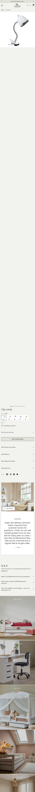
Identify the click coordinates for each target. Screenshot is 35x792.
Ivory (9, 417)
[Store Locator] (27, 5)
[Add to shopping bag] (17, 439)
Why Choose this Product (8, 447)
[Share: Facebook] (7, 474)
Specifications (5, 454)
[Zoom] (17, 29)
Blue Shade (20, 417)
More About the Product (8, 461)
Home (2, 10)
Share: (3, 474)
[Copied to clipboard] (17, 474)
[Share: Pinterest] (10, 474)
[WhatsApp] (14, 474)
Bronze (25, 417)
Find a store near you (7, 432)
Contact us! (4, 571)
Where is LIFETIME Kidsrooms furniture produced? (15, 576)
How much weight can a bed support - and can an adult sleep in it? (15, 589)
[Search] (30, 5)
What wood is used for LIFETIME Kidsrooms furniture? (13, 582)
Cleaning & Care (5, 468)
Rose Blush (14, 417)
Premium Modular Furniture (17, 1)
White (3, 417)
